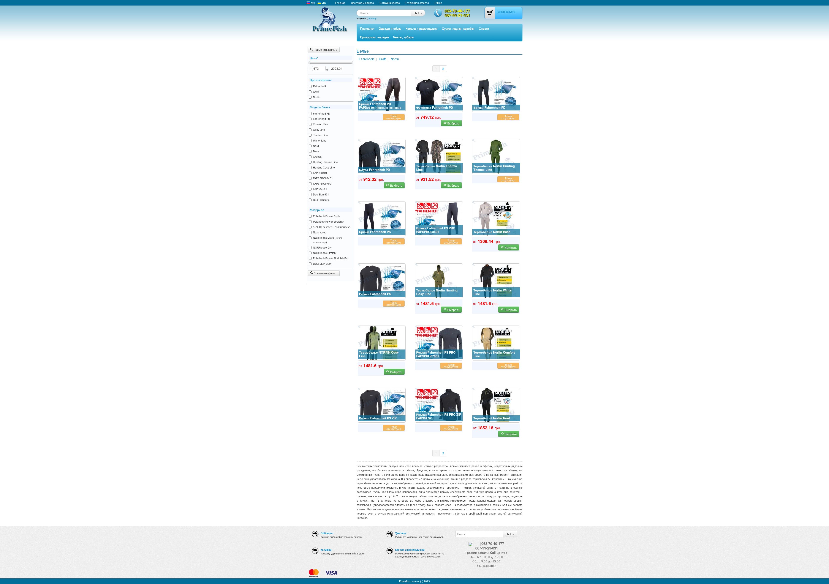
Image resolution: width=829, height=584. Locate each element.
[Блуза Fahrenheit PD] (382, 156)
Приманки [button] (367, 28)
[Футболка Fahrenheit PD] (439, 94)
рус (312, 3)
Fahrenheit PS (321, 119)
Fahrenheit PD (321, 113)
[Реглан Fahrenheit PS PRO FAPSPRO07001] (439, 342)
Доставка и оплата (362, 3)
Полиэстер (319, 232)
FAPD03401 (320, 173)
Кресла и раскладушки (422, 28)
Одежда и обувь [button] (390, 28)
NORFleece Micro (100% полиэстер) (327, 240)
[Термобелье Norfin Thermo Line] (439, 156)
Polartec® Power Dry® (326, 216)
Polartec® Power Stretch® (328, 221)
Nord (316, 146)
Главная (340, 3)
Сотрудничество (390, 3)
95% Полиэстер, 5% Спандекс (331, 227)
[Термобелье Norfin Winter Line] (496, 280)
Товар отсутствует (393, 117)
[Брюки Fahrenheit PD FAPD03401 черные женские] (382, 94)
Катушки (326, 550)
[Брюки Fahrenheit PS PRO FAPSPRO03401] (439, 218)
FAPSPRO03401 (323, 178)
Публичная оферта (417, 3)
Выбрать (452, 123)
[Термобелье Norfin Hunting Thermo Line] (496, 156)
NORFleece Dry (322, 247)
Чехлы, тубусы (403, 37)
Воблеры (326, 533)
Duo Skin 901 (321, 194)
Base (316, 151)
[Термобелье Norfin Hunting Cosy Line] (439, 280)
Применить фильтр (325, 49)
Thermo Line (320, 135)
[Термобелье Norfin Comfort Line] (496, 342)
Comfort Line (320, 124)
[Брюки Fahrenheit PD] (496, 94)
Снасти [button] (484, 28)
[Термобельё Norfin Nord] (496, 405)
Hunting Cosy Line (324, 167)
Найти (418, 13)
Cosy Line (319, 129)
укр (323, 3)
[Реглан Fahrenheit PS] (382, 280)
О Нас (438, 3)
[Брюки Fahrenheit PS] (382, 218)
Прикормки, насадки (374, 37)
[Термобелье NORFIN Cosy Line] (382, 342)
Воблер (373, 18)
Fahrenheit (319, 86)
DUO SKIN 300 (322, 263)
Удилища (401, 533)
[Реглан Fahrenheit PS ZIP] (382, 405)
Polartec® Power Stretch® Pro (330, 258)
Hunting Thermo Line (325, 162)
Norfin (316, 97)
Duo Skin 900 (321, 199)
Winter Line (319, 140)
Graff (316, 91)
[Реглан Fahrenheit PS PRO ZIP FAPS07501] (439, 405)
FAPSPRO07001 (323, 183)
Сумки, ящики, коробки (458, 28)
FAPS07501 (320, 189)
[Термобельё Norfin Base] (496, 218)
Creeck (317, 156)
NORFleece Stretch (324, 253)
